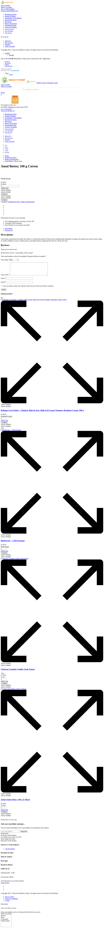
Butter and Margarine (12, 159)
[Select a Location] (6, 914)
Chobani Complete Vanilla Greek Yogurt (18, 669)
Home (7, 156)
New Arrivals (8, 33)
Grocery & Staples (11, 27)
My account (8, 43)
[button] (6, 190)
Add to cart (5, 188)
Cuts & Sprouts (10, 849)
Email (3, 282)
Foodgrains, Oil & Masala (13, 18)
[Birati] (6, 917)
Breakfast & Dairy (11, 14)
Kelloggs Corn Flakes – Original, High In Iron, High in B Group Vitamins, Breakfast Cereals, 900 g (42, 410)
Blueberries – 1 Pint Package (13, 541)
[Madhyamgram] (6, 921)
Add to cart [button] (4, 420)
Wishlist (7, 44)
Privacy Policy (9, 897)
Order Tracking (10, 46)
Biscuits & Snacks (11, 20)
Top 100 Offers (9, 31)
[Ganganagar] (6, 919)
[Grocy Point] (7, 3)
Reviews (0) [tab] (9, 230)
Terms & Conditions (11, 898)
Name (3, 278)
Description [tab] (8, 228)
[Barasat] (6, 916)
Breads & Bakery (10, 16)
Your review (5, 275)
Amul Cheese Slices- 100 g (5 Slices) (15, 799)
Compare (4, 194)
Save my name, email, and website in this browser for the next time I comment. (28, 286)
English (7, 53)
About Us (8, 41)
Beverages (8, 22)
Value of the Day (9, 29)
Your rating (5, 260)
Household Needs (10, 25)
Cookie (7, 900)
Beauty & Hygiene (11, 23)
